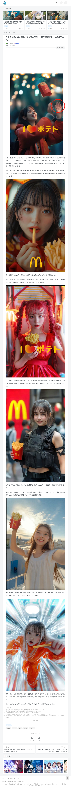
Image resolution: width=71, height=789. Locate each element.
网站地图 (16, 779)
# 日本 (8, 728)
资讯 (7, 26)
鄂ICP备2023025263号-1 (35, 785)
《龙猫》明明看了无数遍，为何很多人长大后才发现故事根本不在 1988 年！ (57, 23)
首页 (6, 33)
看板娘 (12, 43)
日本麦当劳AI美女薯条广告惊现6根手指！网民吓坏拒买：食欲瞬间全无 (35, 38)
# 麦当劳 (32, 728)
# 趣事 (14, 728)
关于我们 (4, 779)
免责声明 (10, 779)
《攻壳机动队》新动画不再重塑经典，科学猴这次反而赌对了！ (13, 22)
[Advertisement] (35, 61)
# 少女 (25, 728)
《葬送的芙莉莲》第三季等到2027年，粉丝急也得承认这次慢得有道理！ (35, 23)
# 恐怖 (20, 728)
